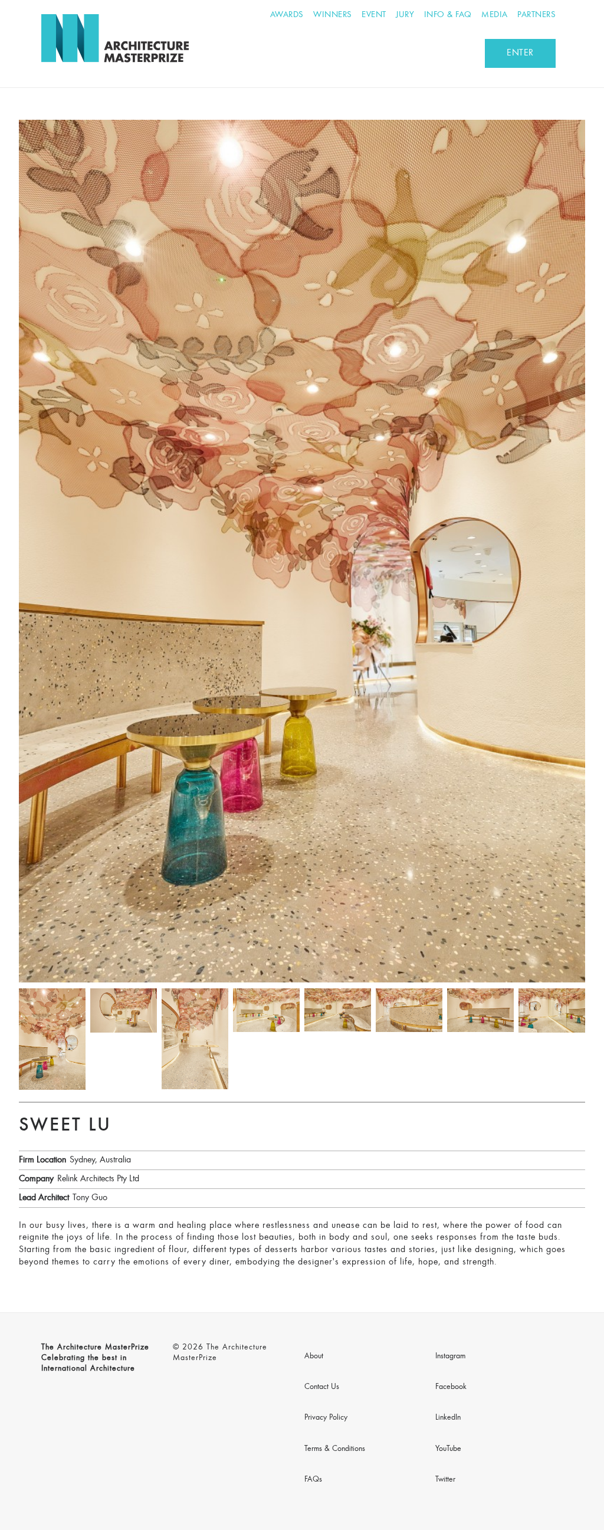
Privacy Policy (325, 1418)
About (313, 1356)
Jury (405, 15)
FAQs (313, 1480)
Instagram (450, 1356)
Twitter (445, 1480)
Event (374, 15)
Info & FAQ (448, 15)
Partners (536, 15)
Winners (332, 15)
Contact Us (321, 1387)
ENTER (520, 53)
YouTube (448, 1449)
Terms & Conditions (334, 1449)
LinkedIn (448, 1418)
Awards (287, 15)
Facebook (451, 1387)
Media (494, 15)
